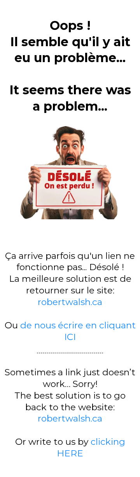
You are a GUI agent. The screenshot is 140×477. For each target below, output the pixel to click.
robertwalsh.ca (70, 302)
